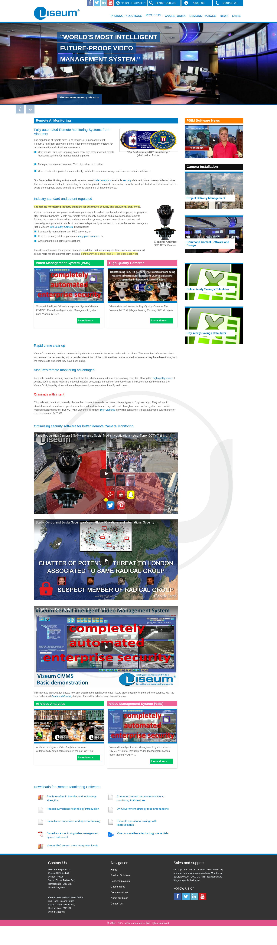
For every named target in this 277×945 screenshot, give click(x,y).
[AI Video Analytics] (69, 725)
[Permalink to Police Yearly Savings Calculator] (214, 282)
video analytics (102, 180)
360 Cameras (107, 409)
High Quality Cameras (126, 263)
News (224, 15)
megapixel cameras (88, 236)
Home (114, 869)
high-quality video (162, 378)
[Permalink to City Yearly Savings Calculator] (214, 326)
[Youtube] (110, 3)
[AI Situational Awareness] (57, 16)
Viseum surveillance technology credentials (142, 833)
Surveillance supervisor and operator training (73, 820)
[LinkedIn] (104, 3)
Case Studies (175, 15)
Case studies (118, 886)
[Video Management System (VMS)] (69, 284)
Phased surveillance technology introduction (73, 808)
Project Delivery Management (206, 198)
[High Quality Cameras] (142, 284)
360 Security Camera (61, 226)
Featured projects (120, 881)
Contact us (117, 903)
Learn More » (85, 320)
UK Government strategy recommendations (143, 808)
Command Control (61, 696)
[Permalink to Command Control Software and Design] (214, 235)
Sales (236, 15)
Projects (153, 15)
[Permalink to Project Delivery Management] (214, 191)
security (127, 180)
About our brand (119, 898)
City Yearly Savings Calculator (206, 333)
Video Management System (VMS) (63, 263)
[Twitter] (97, 3)
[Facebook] (90, 3)
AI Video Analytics (50, 704)
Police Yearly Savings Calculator (208, 289)
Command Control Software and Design (208, 243)
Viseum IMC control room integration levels (72, 845)
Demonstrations (202, 15)
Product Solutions (126, 15)
